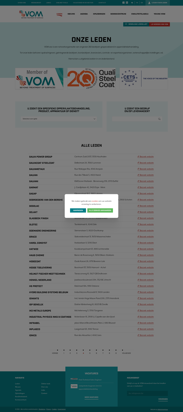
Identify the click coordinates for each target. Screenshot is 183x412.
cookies (95, 201)
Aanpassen (78, 210)
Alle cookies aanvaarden (100, 210)
